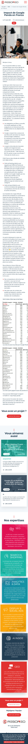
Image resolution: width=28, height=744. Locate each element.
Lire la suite (8, 469)
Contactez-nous (14, 416)
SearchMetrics (13, 185)
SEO (9, 6)
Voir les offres (14, 714)
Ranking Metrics (14, 163)
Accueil (4, 6)
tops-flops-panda (15, 395)
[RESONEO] (9, 2)
